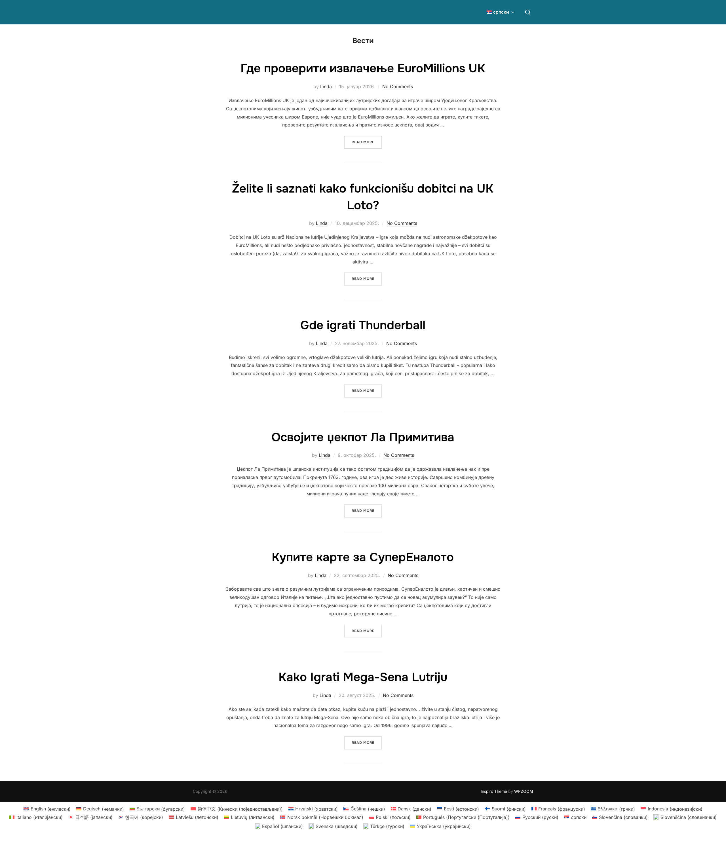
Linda (326, 86)
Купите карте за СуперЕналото (363, 557)
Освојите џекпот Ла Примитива (362, 437)
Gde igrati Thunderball (362, 325)
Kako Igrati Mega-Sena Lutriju (362, 677)
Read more (367, 142)
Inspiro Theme (494, 791)
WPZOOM (523, 791)
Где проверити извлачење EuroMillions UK (362, 68)
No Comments (397, 86)
